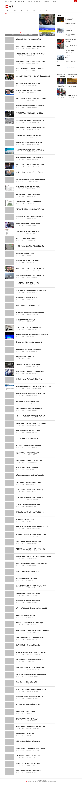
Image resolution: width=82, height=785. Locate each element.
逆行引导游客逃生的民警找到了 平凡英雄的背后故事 (30, 275)
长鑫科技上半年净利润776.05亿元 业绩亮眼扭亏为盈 (30, 637)
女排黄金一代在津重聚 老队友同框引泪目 (27, 467)
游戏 (21, 1)
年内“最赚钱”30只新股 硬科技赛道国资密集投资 (29, 704)
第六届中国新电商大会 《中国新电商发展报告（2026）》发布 (32, 334)
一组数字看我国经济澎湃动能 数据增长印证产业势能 (30, 150)
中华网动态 (54, 781)
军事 (11, 1)
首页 (6, 1)
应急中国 (47, 1)
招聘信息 (40, 781)
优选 (37, 1)
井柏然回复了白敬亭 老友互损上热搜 (25, 320)
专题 (34, 10)
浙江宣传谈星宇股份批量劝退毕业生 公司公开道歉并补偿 (31, 290)
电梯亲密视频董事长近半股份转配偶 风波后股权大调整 (30, 726)
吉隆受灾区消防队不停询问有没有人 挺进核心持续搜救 (30, 46)
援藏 (26, 1)
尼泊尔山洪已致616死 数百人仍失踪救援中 (27, 260)
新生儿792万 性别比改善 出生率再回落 (26, 238)
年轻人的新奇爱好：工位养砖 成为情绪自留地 (28, 194)
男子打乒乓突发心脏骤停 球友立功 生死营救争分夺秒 (30, 371)
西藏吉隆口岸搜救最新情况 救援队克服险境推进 (28, 39)
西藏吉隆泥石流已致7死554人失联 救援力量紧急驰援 (30, 475)
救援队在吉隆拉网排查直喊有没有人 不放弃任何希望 (30, 120)
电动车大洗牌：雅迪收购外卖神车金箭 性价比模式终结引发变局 (33, 76)
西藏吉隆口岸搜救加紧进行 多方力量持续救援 (28, 224)
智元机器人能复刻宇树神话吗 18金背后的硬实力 (29, 593)
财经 (13, 1)
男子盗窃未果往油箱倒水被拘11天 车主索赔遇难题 (29, 497)
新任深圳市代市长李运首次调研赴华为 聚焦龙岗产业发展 (31, 534)
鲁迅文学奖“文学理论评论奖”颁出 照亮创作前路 (28, 445)
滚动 (53, 10)
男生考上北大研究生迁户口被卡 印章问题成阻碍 (28, 327)
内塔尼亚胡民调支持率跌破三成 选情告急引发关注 (29, 113)
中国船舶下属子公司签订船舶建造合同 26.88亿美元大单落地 (32, 526)
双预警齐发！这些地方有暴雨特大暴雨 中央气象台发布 (30, 549)
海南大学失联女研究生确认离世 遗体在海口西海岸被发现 (31, 98)
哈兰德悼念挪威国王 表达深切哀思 (25, 733)
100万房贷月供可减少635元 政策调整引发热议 (28, 504)
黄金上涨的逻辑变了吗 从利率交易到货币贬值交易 (29, 659)
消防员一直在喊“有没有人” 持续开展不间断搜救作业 (30, 68)
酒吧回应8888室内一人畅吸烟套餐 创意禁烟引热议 (29, 379)
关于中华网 (29, 781)
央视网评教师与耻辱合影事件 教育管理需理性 (28, 600)
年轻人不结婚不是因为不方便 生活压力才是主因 (28, 83)
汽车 (19, 1)
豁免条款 (46, 781)
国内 (8, 10)
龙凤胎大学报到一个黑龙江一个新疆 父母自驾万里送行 (30, 268)
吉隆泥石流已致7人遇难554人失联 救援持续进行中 (29, 364)
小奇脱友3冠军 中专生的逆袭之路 (25, 357)
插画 (29, 1)
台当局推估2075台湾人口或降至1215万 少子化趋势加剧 (31, 652)
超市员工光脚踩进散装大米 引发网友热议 (27, 719)
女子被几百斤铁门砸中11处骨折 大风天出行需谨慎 (29, 490)
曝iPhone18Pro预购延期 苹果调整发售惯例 (27, 401)
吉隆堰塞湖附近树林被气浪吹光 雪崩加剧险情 (28, 645)
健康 (31, 1)
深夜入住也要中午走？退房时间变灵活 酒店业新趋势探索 (31, 674)
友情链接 (50, 781)
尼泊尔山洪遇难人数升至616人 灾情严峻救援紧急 (29, 135)
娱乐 (16, 1)
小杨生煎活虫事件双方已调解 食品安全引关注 (28, 430)
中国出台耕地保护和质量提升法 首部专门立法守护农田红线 (31, 563)
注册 (71, 1)
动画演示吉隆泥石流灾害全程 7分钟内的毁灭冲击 (29, 460)
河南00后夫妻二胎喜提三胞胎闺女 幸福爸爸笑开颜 (29, 696)
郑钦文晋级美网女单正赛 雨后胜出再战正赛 (27, 453)
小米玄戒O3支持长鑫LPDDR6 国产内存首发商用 (29, 342)
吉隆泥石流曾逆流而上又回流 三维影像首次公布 (28, 770)
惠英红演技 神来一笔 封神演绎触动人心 (26, 297)
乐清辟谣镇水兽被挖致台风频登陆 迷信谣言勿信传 (29, 157)
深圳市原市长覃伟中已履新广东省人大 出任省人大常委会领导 (32, 630)
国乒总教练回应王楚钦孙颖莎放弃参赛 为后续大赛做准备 (31, 423)
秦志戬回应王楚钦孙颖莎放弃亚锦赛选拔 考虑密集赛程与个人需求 (33, 386)
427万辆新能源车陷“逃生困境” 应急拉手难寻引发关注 (30, 54)
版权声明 (43, 781)
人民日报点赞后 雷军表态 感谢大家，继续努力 (28, 187)
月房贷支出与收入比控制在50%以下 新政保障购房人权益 (31, 689)
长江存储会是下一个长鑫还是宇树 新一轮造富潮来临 (30, 312)
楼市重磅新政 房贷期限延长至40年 (25, 519)
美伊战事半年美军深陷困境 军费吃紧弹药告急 (28, 571)
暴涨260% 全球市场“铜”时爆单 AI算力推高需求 (28, 90)
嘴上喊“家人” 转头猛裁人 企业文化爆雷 (26, 682)
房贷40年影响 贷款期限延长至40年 (25, 253)
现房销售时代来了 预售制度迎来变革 (25, 711)
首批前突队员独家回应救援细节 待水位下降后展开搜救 (30, 393)
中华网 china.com (9, 6)
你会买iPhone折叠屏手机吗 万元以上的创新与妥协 (29, 623)
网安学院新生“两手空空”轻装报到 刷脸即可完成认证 (30, 209)
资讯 (8, 1)
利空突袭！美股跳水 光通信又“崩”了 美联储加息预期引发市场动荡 (33, 556)
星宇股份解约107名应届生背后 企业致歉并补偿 (28, 349)
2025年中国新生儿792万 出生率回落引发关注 (28, 756)
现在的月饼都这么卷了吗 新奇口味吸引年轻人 (28, 305)
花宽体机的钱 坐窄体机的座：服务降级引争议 (28, 741)
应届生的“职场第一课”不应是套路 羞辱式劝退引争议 (30, 105)
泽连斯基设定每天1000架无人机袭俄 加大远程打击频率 (30, 61)
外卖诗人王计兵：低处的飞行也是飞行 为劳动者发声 (30, 164)
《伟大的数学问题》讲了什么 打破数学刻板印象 (28, 201)
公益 (34, 1)
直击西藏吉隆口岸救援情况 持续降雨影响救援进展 (29, 216)
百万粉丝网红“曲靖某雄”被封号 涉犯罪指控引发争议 (30, 512)
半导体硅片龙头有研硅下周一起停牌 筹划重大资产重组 (30, 127)
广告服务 (33, 781)
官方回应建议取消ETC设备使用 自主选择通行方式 (29, 408)
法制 (39, 1)
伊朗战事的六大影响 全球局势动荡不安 (26, 615)
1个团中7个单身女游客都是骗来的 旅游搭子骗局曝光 (30, 246)
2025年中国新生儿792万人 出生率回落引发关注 (28, 482)
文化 (24, 1)
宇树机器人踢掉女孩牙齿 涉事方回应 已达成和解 (29, 142)
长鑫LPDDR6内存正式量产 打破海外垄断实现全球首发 (30, 416)
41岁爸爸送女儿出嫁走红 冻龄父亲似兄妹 (27, 438)
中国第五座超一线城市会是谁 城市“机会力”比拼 (28, 541)
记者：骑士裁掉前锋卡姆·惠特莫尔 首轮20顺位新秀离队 (31, 179)
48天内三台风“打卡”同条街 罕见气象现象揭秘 (28, 763)
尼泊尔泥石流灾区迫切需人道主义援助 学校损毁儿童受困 (31, 586)
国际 (15, 10)
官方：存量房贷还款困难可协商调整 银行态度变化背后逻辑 (31, 608)
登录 (75, 1)
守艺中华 (42, 1)
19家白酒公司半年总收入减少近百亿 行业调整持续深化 (30, 667)
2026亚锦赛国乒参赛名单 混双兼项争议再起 (27, 283)
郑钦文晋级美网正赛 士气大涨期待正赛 (26, 578)
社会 (21, 10)
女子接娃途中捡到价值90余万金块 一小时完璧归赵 (29, 172)
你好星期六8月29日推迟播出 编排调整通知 (27, 231)
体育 (28, 10)
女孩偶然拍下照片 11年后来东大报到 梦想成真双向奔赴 (30, 748)
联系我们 (36, 781)
